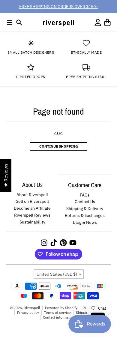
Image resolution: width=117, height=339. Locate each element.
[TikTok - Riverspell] (53, 242)
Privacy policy (28, 312)
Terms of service (57, 312)
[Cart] (107, 22)
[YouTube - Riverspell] (72, 242)
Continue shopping (58, 146)
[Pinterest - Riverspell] (63, 242)
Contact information (59, 317)
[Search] (19, 22)
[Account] (97, 22)
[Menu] (9, 22)
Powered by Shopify (61, 307)
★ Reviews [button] (6, 175)
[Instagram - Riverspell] (44, 242)
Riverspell (32, 307)
